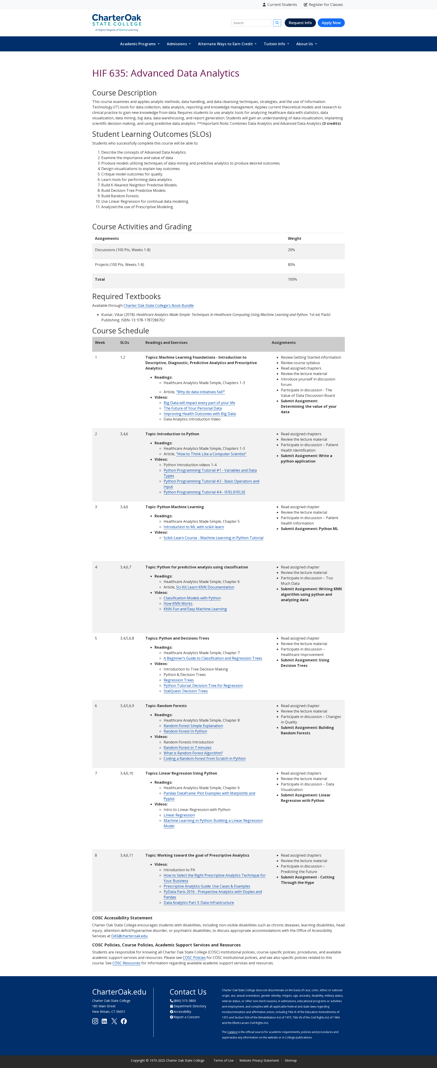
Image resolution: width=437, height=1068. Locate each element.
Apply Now (331, 22)
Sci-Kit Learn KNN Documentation (205, 587)
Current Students (282, 4)
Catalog (232, 1032)
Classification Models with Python (192, 597)
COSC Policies (194, 957)
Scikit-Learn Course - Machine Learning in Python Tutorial (213, 537)
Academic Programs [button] (138, 43)
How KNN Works (178, 603)
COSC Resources (126, 962)
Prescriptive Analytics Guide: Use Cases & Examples (207, 886)
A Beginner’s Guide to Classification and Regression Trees (213, 658)
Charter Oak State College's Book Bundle (159, 305)
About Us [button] (305, 43)
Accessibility (182, 1011)
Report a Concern (187, 1017)
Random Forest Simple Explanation (193, 725)
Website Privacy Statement (259, 1060)
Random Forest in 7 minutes (187, 747)
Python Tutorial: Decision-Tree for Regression (203, 685)
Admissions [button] (177, 43)
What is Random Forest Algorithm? (193, 752)
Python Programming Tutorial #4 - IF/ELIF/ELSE (204, 492)
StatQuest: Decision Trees (186, 690)
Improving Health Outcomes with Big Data (200, 413)
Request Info (300, 22)
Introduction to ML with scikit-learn (194, 526)
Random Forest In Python (185, 731)
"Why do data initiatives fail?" (200, 391)
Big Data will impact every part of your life (199, 402)
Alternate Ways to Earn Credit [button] (226, 43)
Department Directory (190, 1006)
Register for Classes (326, 4)
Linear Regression (179, 815)
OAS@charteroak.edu (129, 935)
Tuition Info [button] (275, 43)
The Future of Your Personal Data (193, 408)
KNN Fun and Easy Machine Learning (195, 608)
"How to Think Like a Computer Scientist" (211, 453)
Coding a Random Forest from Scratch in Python (205, 758)
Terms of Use (223, 1060)
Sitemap (291, 1060)
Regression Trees (179, 680)
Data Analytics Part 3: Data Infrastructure (199, 902)
